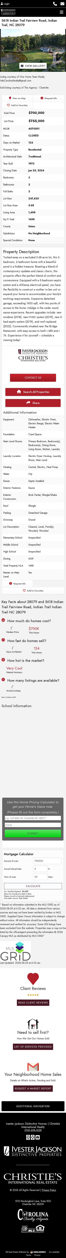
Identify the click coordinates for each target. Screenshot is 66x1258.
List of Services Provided (33, 1047)
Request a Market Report (33, 1088)
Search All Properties (36, 392)
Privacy (37, 1255)
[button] (3, 50)
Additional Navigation (33, 1106)
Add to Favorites (19, 105)
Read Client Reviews (33, 1002)
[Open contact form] (62, 3)
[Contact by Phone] (55, 3)
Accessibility (54, 1251)
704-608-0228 (33, 368)
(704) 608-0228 (33, 1130)
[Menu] (61, 12)
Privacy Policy (49, 1190)
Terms (28, 1255)
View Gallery (35, 66)
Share (36, 403)
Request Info (50, 98)
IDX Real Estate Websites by (17, 1251)
